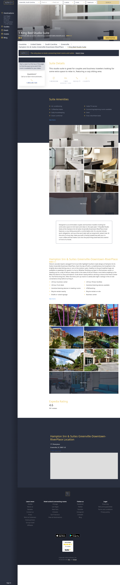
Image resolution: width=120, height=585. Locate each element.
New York (7, 18)
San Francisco (8, 22)
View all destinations (55, 517)
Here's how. (80, 53)
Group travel (30, 523)
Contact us (30, 512)
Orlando (6, 20)
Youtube (80, 509)
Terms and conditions (105, 509)
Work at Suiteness (30, 517)
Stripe (75, 559)
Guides (30, 504)
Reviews (30, 509)
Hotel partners (30, 520)
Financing (105, 504)
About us (30, 507)
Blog (80, 517)
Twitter (80, 507)
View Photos (110, 38)
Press (30, 515)
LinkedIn (80, 515)
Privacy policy (105, 512)
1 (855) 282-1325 (31, 83)
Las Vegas (7, 16)
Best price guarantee (105, 507)
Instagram (80, 512)
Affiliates (30, 525)
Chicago (55, 504)
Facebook (80, 504)
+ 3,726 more (8, 24)
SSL (69, 559)
